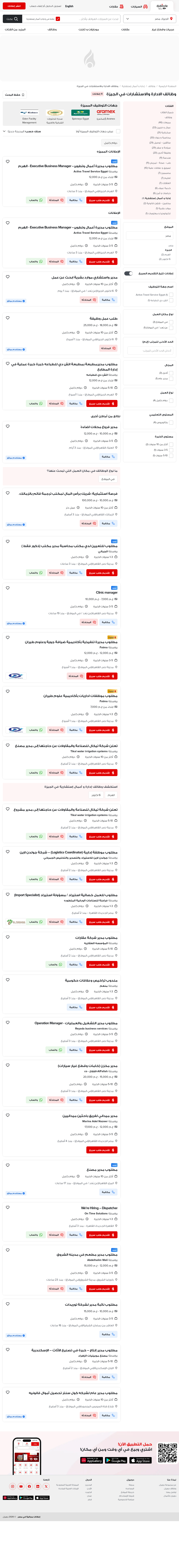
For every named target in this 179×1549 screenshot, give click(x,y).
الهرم (111, 795)
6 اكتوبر (96, 795)
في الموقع (108, 479)
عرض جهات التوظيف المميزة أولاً (94, 131)
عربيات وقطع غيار (163, 29)
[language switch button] (69, 6)
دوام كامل (110, 143)
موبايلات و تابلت (89, 29)
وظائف (52, 29)
